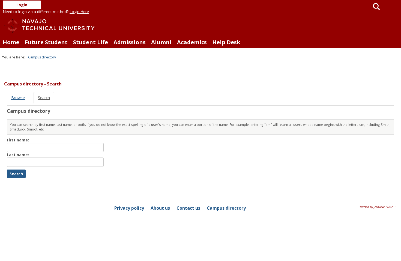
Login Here (79, 11)
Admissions (129, 42)
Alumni (161, 42)
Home (11, 42)
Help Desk (226, 42)
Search (44, 97)
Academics (192, 42)
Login (21, 4)
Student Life (90, 42)
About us (160, 208)
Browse (18, 97)
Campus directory (42, 57)
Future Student (46, 42)
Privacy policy (129, 208)
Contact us (188, 208)
